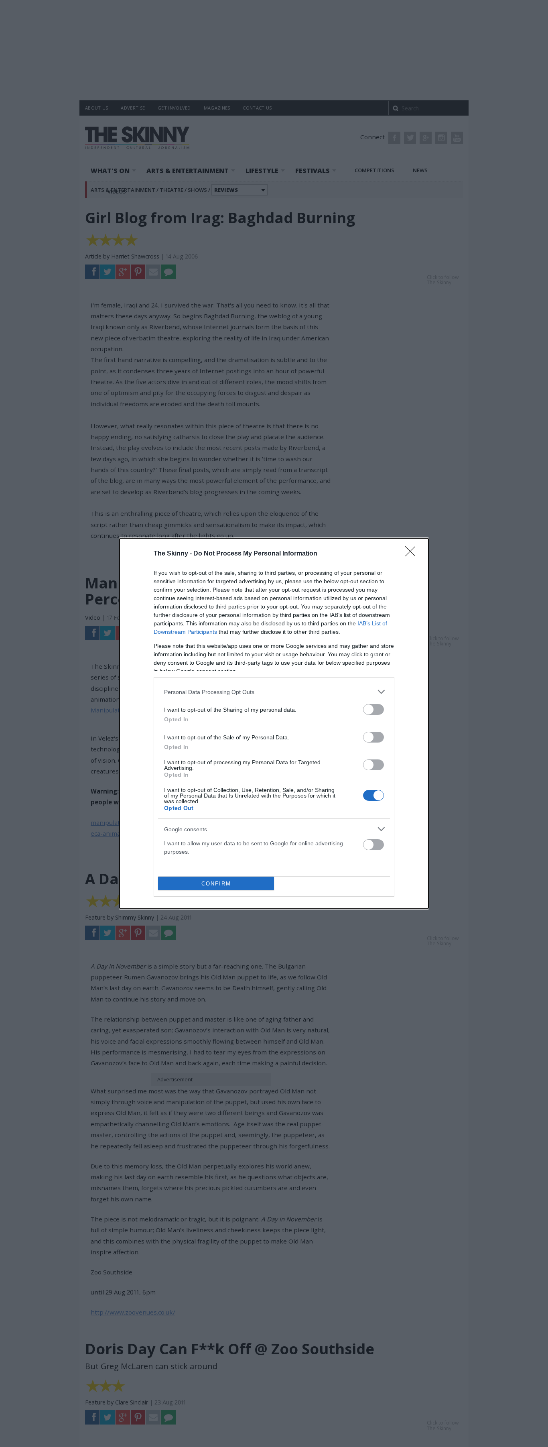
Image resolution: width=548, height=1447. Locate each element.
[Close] (412, 554)
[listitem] (274, 692)
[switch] (373, 709)
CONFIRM (216, 884)
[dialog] (274, 723)
